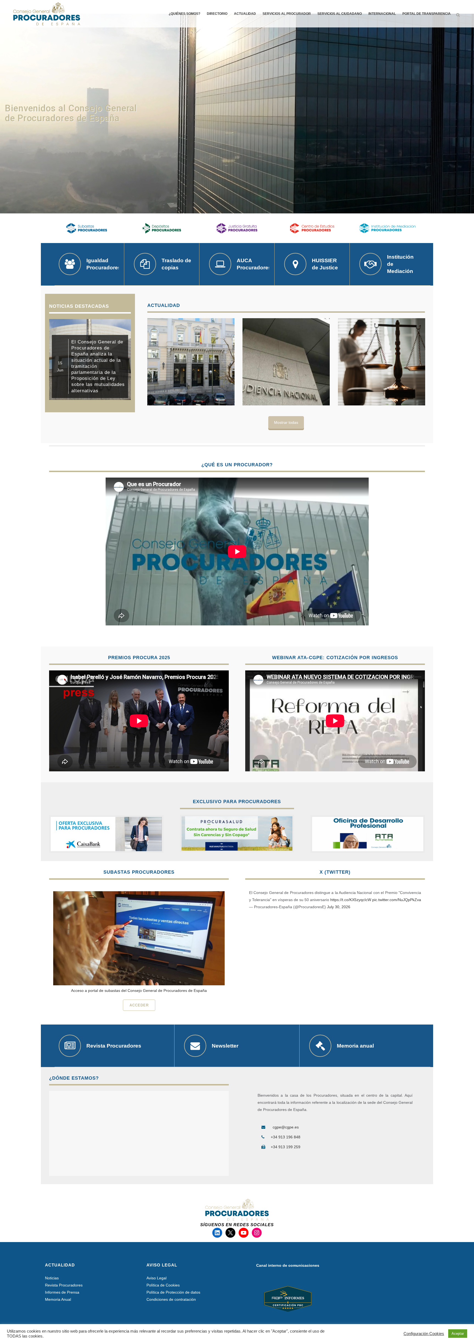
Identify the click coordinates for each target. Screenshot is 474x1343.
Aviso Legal (156, 1278)
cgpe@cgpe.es (286, 1127)
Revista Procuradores (64, 1285)
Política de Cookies (163, 1285)
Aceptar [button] (458, 1333)
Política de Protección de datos (173, 1292)
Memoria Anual (58, 1299)
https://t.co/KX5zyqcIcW (350, 900)
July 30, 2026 (338, 907)
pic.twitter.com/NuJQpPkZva (396, 900)
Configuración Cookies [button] (424, 1333)
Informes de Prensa (62, 1292)
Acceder (139, 1005)
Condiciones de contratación (171, 1299)
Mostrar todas (286, 422)
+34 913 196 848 (285, 1137)
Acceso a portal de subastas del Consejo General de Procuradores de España (139, 990)
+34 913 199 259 (285, 1147)
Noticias (52, 1278)
